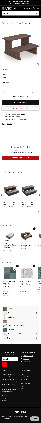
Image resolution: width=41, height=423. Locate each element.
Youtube (4, 403)
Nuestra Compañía (8, 374)
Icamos (7, 419)
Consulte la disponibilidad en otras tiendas (17, 119)
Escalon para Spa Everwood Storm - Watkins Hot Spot (28, 204)
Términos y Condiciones (9, 377)
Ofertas (22, 388)
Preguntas (6, 135)
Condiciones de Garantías (10, 382)
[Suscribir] (4, 364)
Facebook (5, 395)
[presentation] (1, 195)
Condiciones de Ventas (9, 379)
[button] (20, 108)
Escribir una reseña (20, 158)
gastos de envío (8, 92)
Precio (4, 74)
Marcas (22, 374)
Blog (21, 386)
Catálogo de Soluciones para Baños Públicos (29, 383)
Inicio (3, 20)
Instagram (5, 398)
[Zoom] (38, 64)
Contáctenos (6, 387)
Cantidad (5, 83)
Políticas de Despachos (9, 389)
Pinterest (4, 400)
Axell (11, 225)
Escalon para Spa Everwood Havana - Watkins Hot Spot (11, 204)
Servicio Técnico (25, 379)
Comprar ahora (20, 103)
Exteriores (13, 262)
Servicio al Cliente (26, 377)
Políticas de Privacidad (9, 384)
